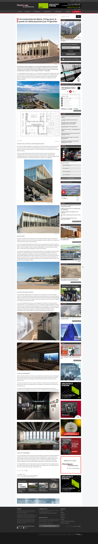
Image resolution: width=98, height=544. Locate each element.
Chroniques (63, 514)
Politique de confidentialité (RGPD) (44, 534)
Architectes (63, 515)
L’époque (62, 519)
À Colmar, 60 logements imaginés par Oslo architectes (69, 212)
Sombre (79, 9)
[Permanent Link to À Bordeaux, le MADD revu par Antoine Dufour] (53, 483)
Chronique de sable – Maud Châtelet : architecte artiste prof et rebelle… (69, 123)
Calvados (24, 476)
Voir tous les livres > (77, 360)
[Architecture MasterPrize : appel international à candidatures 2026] (71, 311)
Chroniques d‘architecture (25, 6)
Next (82, 267)
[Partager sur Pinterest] (24, 470)
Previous (58, 267)
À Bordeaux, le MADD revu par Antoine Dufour (53, 489)
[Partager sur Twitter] (20, 470)
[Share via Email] (27, 470)
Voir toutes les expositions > (76, 282)
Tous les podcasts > (77, 110)
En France (35, 475)
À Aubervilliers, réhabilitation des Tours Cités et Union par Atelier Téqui (71, 206)
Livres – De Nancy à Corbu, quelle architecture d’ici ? (70, 357)
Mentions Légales (71, 534)
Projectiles (33, 476)
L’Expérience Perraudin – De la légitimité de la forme (70, 130)
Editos (62, 510)
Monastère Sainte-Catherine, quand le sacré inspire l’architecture (70, 134)
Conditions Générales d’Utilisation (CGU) (59, 534)
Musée (28, 476)
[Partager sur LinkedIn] (22, 470)
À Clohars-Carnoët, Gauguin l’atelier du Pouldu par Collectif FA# (43, 489)
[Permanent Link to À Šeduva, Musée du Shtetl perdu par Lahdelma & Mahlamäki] (33, 483)
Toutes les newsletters (65, 523)
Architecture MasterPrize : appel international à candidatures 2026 (71, 318)
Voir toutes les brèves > (77, 221)
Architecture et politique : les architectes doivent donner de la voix (70, 141)
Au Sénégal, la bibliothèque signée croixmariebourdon (68, 239)
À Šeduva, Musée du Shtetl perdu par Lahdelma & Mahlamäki (32, 489)
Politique (62, 512)
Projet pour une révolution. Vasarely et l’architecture (69, 279)
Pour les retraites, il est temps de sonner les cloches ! (70, 116)
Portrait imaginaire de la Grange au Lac (69, 126)
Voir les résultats (71, 178)
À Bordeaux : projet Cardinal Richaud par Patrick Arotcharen (71, 40)
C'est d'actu (25, 475)
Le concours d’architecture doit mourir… (69, 119)
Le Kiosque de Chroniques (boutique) (67, 521)
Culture (31, 475)
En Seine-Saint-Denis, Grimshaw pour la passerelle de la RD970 (69, 218)
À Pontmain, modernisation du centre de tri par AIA (71, 215)
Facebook (20, 527)
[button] (71, 165)
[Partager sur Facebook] (18, 470)
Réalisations (63, 517)
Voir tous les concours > (76, 321)
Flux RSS (26, 527)
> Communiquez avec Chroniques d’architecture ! (48, 513)
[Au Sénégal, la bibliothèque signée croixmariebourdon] (71, 232)
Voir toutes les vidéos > (77, 242)
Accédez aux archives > (71, 54)
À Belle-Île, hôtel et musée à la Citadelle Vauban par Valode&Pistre (21, 490)
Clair (75, 9)
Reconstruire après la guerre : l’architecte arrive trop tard (70, 138)
